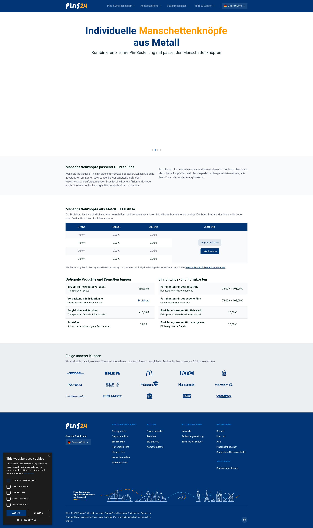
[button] (152, 150)
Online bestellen (155, 431)
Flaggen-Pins (118, 452)
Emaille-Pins (118, 441)
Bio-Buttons (153, 441)
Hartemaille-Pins (120, 447)
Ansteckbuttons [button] (149, 5)
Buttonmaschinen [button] (176, 5)
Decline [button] (38, 513)
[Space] (77, 6)
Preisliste (151, 436)
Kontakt (220, 431)
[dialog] (27, 489)
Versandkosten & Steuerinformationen (205, 267)
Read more (29, 473)
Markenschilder (120, 462)
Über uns (221, 436)
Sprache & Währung (76, 436)
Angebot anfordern (210, 242)
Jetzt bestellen (210, 251)
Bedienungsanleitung (193, 436)
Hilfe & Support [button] (203, 5)
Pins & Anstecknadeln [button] (119, 5)
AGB (218, 441)
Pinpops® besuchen (226, 447)
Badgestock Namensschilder (231, 452)
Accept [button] (16, 513)
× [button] (48, 456)
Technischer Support (192, 441)
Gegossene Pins (120, 436)
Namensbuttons (155, 447)
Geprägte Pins (119, 431)
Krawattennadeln (121, 457)
